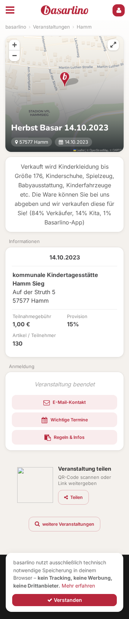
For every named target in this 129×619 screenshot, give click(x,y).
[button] (65, 79)
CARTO (117, 150)
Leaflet (80, 150)
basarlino (15, 27)
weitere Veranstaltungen (67, 524)
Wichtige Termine (68, 419)
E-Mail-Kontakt (69, 402)
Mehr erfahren (78, 586)
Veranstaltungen (51, 27)
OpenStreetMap (99, 150)
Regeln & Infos (69, 437)
